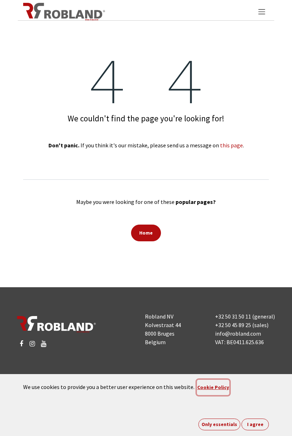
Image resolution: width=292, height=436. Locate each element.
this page (231, 145)
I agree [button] (255, 424)
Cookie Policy (213, 387)
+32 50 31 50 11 (233, 316)
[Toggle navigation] (262, 11)
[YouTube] (44, 343)
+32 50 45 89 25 (233, 325)
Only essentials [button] (219, 424)
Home (146, 233)
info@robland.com (238, 333)
